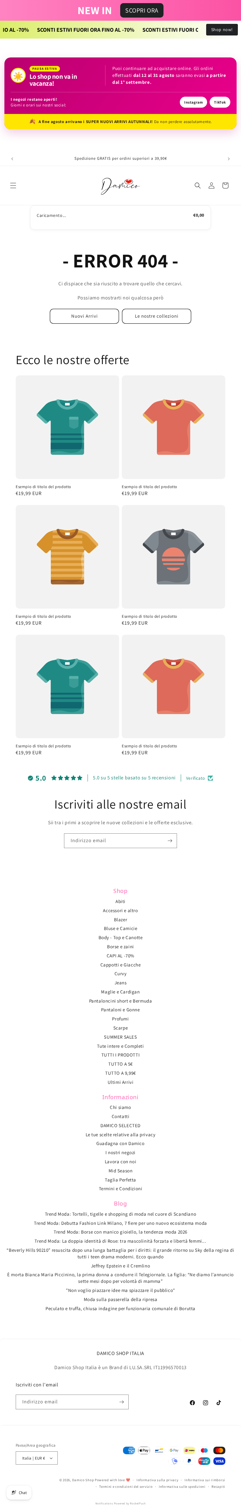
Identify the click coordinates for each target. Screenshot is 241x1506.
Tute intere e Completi (120, 1046)
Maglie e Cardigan (120, 992)
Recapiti (218, 1486)
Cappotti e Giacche (120, 965)
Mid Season (121, 1171)
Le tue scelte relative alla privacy (121, 1135)
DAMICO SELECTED (120, 1125)
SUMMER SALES (120, 1037)
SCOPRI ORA (141, 10)
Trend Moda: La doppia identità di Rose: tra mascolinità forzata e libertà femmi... (120, 1241)
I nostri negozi (120, 1152)
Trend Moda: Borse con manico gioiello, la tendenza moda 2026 (120, 1232)
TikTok (220, 102)
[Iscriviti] (170, 840)
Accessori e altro (120, 910)
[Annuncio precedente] (12, 159)
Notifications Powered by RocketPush (120, 1503)
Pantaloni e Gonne (120, 1010)
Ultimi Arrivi (121, 1082)
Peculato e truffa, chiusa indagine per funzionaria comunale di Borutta (120, 1308)
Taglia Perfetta (120, 1180)
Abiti (120, 901)
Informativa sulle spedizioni (182, 1486)
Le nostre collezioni (157, 316)
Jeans (121, 983)
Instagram (193, 102)
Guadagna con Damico (120, 1143)
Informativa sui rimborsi (205, 1480)
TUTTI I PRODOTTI (120, 1055)
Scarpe (120, 1028)
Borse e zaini (120, 946)
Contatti (121, 1116)
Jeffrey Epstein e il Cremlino (120, 1266)
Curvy (121, 973)
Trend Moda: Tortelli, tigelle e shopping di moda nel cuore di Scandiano (120, 1214)
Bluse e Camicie (120, 928)
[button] (13, 185)
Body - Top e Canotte (121, 937)
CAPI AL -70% (120, 956)
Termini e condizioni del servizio (126, 1486)
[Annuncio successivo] (229, 159)
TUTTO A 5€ (120, 1064)
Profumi (120, 1019)
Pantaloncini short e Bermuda (120, 1001)
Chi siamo (120, 1107)
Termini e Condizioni (120, 1188)
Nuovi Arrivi (84, 316)
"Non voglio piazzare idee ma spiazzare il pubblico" (120, 1290)
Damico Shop (83, 1480)
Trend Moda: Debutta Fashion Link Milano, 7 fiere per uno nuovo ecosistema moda (120, 1223)
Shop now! (222, 29)
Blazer (120, 919)
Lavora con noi (120, 1161)
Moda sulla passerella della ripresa (121, 1299)
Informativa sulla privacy (158, 1480)
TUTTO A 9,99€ (120, 1073)
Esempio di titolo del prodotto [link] (43, 486)
